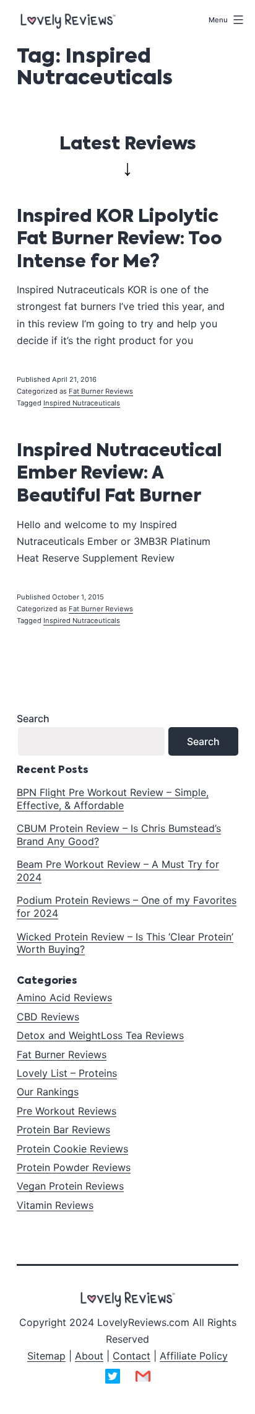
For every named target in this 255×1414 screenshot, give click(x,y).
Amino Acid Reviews (64, 997)
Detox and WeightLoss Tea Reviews (100, 1035)
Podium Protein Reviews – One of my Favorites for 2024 (126, 906)
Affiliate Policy (194, 1356)
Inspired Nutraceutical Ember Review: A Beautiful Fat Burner (119, 474)
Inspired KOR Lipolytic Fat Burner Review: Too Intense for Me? (119, 239)
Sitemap (46, 1356)
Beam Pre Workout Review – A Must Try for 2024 (118, 870)
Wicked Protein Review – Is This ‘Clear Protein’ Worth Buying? (125, 943)
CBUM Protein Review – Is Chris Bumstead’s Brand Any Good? (119, 834)
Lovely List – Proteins (67, 1073)
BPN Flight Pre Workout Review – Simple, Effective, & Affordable (113, 798)
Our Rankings (48, 1091)
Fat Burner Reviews (101, 391)
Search (33, 718)
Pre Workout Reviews (66, 1111)
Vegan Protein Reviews (70, 1186)
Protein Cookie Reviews (72, 1148)
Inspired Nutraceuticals (81, 403)
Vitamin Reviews (55, 1205)
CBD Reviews (48, 1016)
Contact (131, 1356)
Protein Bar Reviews (63, 1129)
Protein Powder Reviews (74, 1167)
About (89, 1356)
